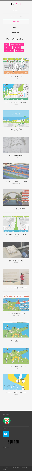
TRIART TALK (19, 50)
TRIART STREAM (9, 50)
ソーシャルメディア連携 (16, 16)
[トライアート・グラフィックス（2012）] (16, 356)
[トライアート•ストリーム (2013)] (16, 198)
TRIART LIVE (8, 47)
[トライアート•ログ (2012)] (16, 250)
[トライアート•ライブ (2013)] (16, 118)
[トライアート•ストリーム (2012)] (16, 303)
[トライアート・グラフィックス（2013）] (16, 224)
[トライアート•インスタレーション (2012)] (16, 277)
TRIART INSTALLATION (17, 44)
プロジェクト (16, 21)
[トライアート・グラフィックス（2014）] (16, 92)
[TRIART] (16, 4)
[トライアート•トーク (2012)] (16, 329)
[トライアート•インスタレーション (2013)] (16, 171)
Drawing (6, 44)
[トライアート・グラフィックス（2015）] (16, 66)
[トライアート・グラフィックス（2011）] (16, 382)
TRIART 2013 (16, 11)
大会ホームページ (16, 32)
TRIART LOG (16, 47)
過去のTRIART (16, 27)
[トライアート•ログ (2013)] (16, 145)
